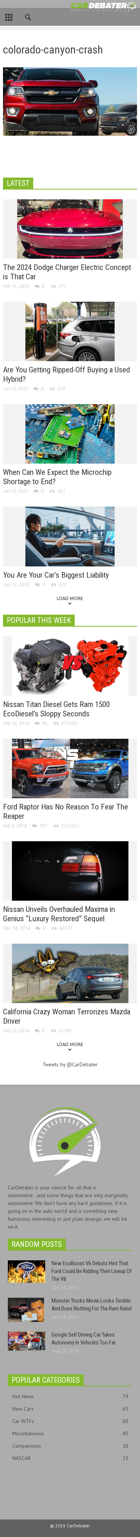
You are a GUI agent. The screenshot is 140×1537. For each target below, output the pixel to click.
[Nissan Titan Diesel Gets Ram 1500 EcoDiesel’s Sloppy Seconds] (70, 665)
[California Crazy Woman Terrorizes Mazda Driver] (70, 972)
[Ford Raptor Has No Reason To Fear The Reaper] (70, 768)
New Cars (70, 1408)
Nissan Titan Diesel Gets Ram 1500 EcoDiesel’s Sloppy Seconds (56, 709)
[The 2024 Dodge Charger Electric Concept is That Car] (70, 228)
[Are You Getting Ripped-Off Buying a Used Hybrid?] (70, 331)
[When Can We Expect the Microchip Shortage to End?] (70, 433)
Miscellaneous (70, 1433)
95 (44, 723)
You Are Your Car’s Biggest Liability (56, 575)
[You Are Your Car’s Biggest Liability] (70, 536)
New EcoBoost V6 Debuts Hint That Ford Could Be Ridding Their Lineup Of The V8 (92, 1271)
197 (43, 825)
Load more (70, 598)
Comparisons (70, 1445)
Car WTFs (70, 1421)
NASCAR (70, 1458)
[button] (28, 16)
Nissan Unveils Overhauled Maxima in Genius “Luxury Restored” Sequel (59, 914)
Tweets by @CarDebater (70, 1064)
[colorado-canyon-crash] (70, 103)
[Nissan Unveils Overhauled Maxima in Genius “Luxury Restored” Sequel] (70, 870)
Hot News (70, 1396)
